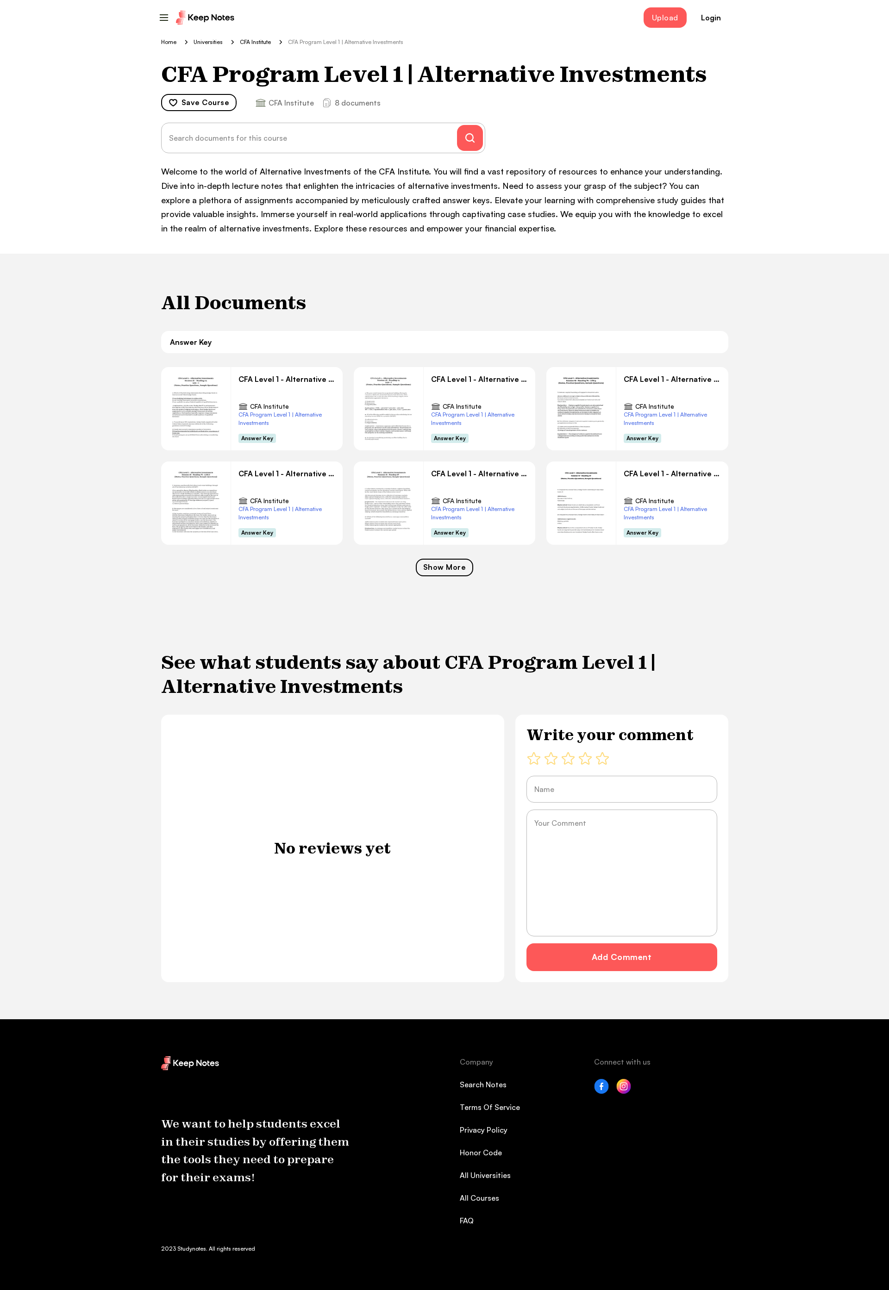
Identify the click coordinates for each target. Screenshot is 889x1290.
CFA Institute (269, 406)
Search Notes (483, 1084)
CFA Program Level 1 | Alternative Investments (280, 418)
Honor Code (481, 1152)
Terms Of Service (490, 1107)
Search (470, 138)
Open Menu (164, 17)
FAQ (467, 1220)
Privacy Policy (483, 1129)
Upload (665, 17)
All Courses (479, 1198)
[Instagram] (623, 1091)
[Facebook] (601, 1091)
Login (711, 17)
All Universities (485, 1175)
